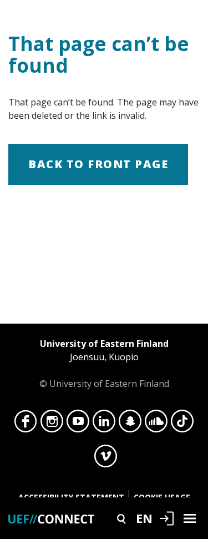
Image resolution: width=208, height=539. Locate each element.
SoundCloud (156, 424)
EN (144, 518)
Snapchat (130, 424)
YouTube (78, 424)
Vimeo (105, 459)
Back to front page (98, 164)
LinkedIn (104, 424)
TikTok (182, 424)
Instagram (51, 424)
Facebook (25, 424)
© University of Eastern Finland (104, 363)
